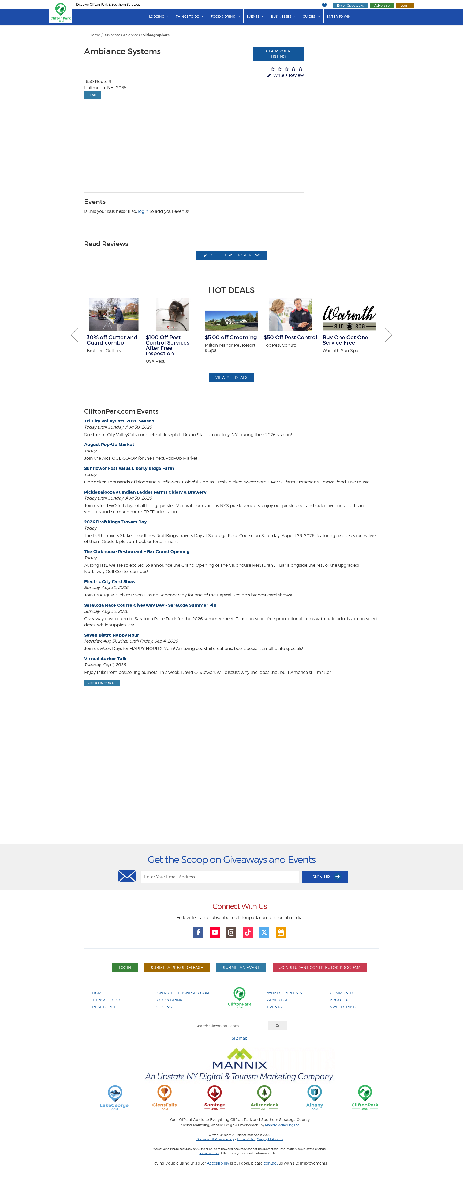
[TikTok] (248, 932)
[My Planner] (281, 932)
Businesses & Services (121, 35)
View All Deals (231, 377)
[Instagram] (231, 932)
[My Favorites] (324, 5)
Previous (74, 335)
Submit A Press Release (177, 967)
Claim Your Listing (278, 54)
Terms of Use (246, 1139)
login (143, 211)
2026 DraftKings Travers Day (115, 522)
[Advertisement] (231, 778)
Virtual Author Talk (105, 659)
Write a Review (288, 75)
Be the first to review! (234, 255)
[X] (264, 932)
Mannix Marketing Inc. (282, 1125)
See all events (99, 683)
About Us (340, 1000)
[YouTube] (215, 932)
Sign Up (321, 876)
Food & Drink (223, 16)
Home (94, 35)
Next (388, 335)
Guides (309, 16)
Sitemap (239, 1038)
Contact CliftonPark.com (182, 993)
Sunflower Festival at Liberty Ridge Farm (129, 468)
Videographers (156, 35)
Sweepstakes (344, 1006)
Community (342, 993)
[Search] (277, 1025)
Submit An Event (241, 967)
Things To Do (106, 1000)
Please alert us (209, 1153)
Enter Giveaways (350, 5)
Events (253, 16)
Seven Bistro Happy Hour (111, 635)
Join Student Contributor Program (319, 967)
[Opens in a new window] (114, 1097)
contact (271, 1163)
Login (404, 5)
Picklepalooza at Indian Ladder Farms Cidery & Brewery (145, 492)
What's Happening (286, 993)
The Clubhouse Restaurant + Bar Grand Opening (136, 551)
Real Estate (104, 1006)
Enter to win (339, 16)
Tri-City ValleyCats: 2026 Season (119, 421)
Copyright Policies (270, 1139)
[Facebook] (198, 932)
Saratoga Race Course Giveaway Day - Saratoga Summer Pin (150, 605)
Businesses (281, 16)
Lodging (156, 16)
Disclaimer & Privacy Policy (215, 1139)
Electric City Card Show (110, 581)
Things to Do (187, 16)
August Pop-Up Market (109, 444)
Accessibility (218, 1163)
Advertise (382, 5)
